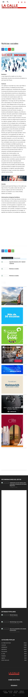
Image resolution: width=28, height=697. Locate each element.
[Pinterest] (9, 49)
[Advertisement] (14, 24)
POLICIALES (10, 691)
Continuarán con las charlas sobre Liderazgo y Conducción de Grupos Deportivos (18, 484)
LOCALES (5, 691)
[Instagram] (21, 2)
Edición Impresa (14, 615)
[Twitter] (24, 2)
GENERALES (21, 691)
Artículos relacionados (7, 258)
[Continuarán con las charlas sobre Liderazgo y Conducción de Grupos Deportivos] (5, 484)
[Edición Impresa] (5, 616)
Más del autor (17, 258)
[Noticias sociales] (5, 270)
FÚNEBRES (6, 692)
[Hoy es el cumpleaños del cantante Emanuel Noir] (5, 630)
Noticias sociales (14, 268)
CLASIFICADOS (21, 692)
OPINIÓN (15, 692)
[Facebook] (18, 2)
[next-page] (5, 283)
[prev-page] (2, 283)
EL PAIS (10, 692)
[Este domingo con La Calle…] (5, 623)
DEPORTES (16, 691)
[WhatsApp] (12, 49)
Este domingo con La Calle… (16, 621)
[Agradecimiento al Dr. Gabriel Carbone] (5, 263)
